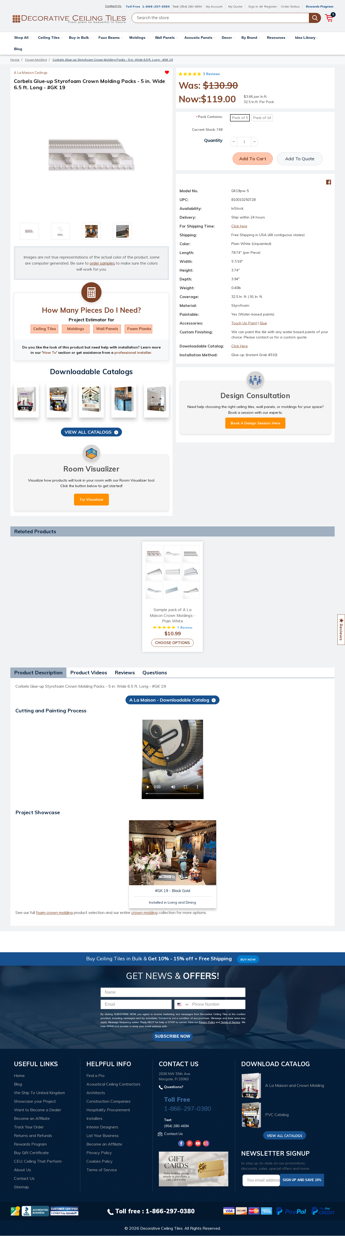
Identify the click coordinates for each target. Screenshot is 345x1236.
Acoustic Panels (198, 38)
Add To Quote (299, 159)
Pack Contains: (209, 117)
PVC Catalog (277, 1114)
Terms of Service (230, 1022)
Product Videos (88, 672)
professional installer (132, 352)
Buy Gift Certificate (31, 1152)
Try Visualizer (91, 499)
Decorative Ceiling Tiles (161, 1228)
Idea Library (305, 38)
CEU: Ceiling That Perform (38, 1161)
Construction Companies (108, 1101)
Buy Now (248, 959)
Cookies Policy (99, 1161)
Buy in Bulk (79, 38)
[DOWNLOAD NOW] (35, 1210)
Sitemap (21, 1186)
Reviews (125, 672)
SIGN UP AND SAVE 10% (302, 1180)
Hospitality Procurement (108, 1109)
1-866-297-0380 (156, 6)
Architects (95, 1092)
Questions (154, 672)
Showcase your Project (35, 1101)
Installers (94, 1118)
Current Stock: (207, 130)
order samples (102, 263)
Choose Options (172, 642)
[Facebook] (328, 182)
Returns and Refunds (33, 1135)
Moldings (137, 38)
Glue (263, 323)
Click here (239, 226)
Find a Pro (95, 1075)
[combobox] (182, 1004)
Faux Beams (109, 38)
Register (270, 6)
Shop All (22, 38)
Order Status (290, 6)
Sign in (253, 6)
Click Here (239, 346)
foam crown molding (54, 912)
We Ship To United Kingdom (39, 1092)
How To (49, 352)
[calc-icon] (91, 292)
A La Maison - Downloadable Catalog (169, 700)
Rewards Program (319, 6)
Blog (18, 49)
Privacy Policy (207, 1022)
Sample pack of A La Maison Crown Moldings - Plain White (172, 615)
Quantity (213, 140)
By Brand (249, 38)
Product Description (38, 672)
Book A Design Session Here (255, 423)
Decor (227, 38)
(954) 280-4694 (191, 6)
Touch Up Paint (244, 323)
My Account (214, 6)
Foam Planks (139, 328)
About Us (22, 1169)
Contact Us (24, 1178)
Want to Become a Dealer (37, 1109)
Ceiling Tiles (49, 38)
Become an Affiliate (32, 1118)
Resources (276, 38)
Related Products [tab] (35, 531)
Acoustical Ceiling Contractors (113, 1084)
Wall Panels (165, 38)
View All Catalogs (88, 432)
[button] (130, 71)
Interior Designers (102, 1126)
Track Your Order (29, 1126)
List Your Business (102, 1135)
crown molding (144, 912)
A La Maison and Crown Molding (294, 1085)
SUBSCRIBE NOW (172, 1036)
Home (19, 1075)
